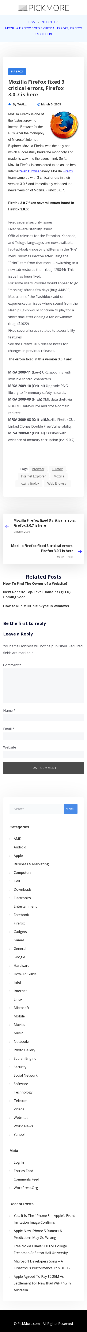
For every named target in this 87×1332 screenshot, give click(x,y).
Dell (17, 881)
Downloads (22, 889)
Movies (19, 1024)
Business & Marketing (31, 864)
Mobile (19, 1016)
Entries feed (23, 1170)
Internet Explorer (33, 476)
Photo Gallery (24, 1050)
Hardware (21, 965)
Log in (19, 1162)
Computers (22, 872)
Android (20, 847)
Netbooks (22, 1041)
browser (38, 469)
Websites (21, 1117)
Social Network (26, 1075)
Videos (19, 1109)
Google (19, 957)
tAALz (22, 104)
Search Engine (25, 1058)
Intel (17, 982)
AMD (18, 838)
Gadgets (20, 931)
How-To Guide (25, 974)
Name (9, 710)
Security (20, 1067)
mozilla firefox (29, 483)
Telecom (20, 1100)
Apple (18, 855)
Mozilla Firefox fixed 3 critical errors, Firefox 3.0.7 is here (45, 523)
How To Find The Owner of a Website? (35, 583)
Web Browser (30, 171)
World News (23, 1126)
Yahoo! (19, 1134)
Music (18, 1033)
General (20, 948)
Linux (18, 999)
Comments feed (26, 1179)
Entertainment (25, 906)
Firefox (17, 71)
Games (19, 940)
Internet (20, 990)
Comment (12, 665)
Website (9, 747)
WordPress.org (26, 1187)
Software (21, 1083)
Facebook (21, 914)
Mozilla (59, 476)
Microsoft (21, 1007)
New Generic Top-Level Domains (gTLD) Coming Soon (37, 594)
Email (8, 729)
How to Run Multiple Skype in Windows (36, 606)
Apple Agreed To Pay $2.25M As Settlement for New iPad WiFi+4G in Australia (42, 1283)
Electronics (22, 898)
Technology (23, 1092)
